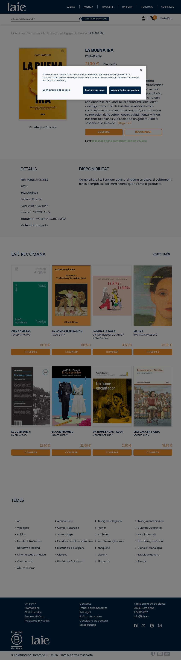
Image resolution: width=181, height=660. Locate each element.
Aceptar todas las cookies (125, 90)
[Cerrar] (141, 70)
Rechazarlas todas (95, 90)
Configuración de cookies (56, 90)
